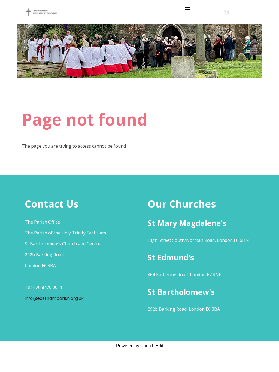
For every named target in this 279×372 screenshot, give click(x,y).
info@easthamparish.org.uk (54, 298)
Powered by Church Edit (139, 345)
